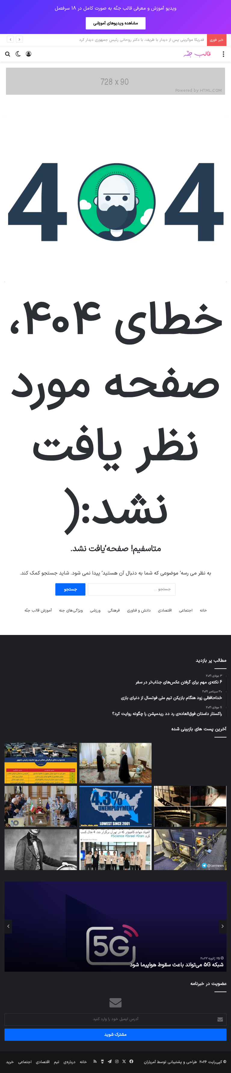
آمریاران (150, 1062)
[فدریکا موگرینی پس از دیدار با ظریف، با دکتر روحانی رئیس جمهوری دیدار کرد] (115, 763)
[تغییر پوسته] (18, 56)
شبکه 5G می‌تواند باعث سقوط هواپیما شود (176, 965)
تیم (56, 1062)
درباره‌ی (69, 1062)
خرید (10, 1062)
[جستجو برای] (8, 56)
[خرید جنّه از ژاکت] (115, 81)
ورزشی (95, 611)
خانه (203, 611)
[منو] (223, 56)
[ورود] (29, 56)
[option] (115, 926)
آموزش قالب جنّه (38, 611)
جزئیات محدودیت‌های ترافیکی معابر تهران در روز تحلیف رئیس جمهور (147, 40)
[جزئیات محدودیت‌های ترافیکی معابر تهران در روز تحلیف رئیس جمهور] (41, 763)
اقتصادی (165, 611)
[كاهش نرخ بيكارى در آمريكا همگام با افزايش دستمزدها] (115, 806)
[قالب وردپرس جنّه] (197, 54)
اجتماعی (185, 611)
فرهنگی (114, 611)
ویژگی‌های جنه (71, 611)
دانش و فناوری (139, 611)
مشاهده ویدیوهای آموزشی (115, 23)
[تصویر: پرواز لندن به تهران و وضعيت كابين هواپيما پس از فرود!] (190, 849)
